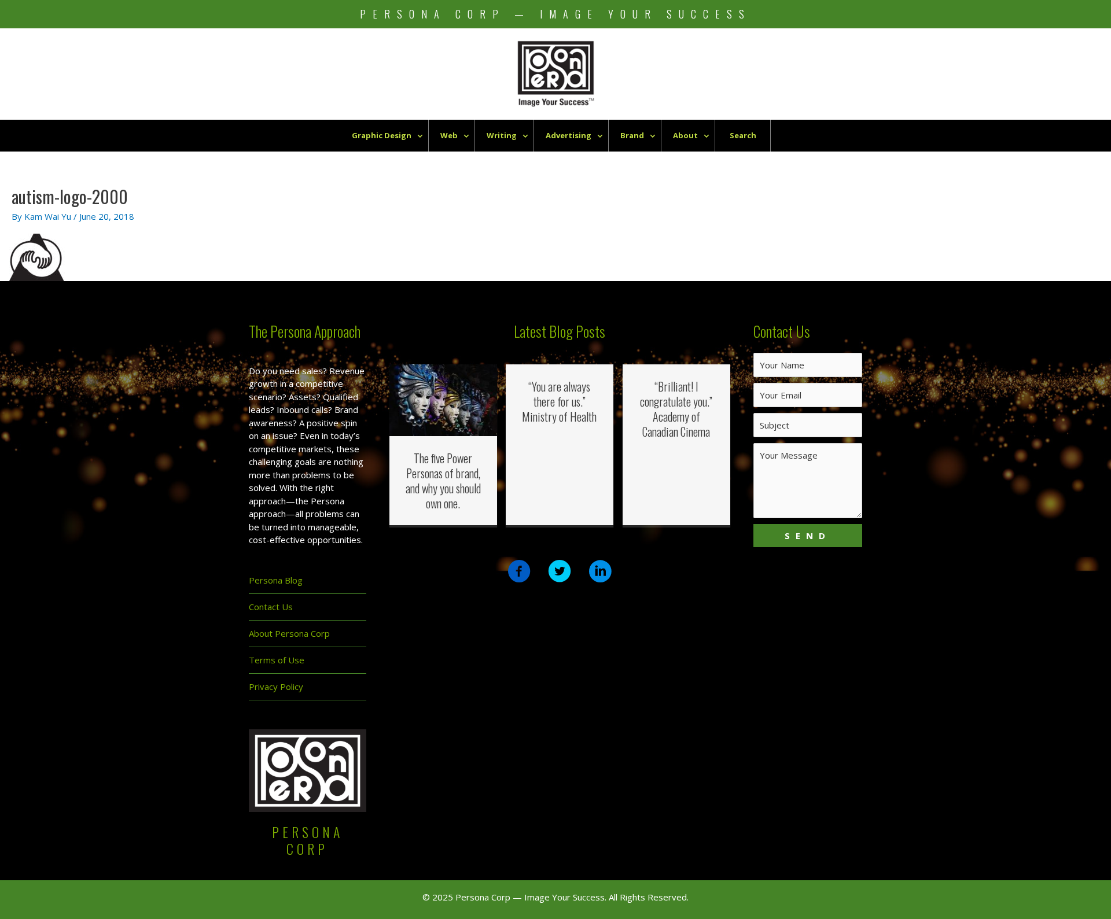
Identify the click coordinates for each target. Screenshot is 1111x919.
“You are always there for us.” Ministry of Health (559, 401)
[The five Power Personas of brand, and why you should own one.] (443, 399)
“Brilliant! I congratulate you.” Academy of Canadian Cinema (676, 409)
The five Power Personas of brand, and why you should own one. (443, 480)
